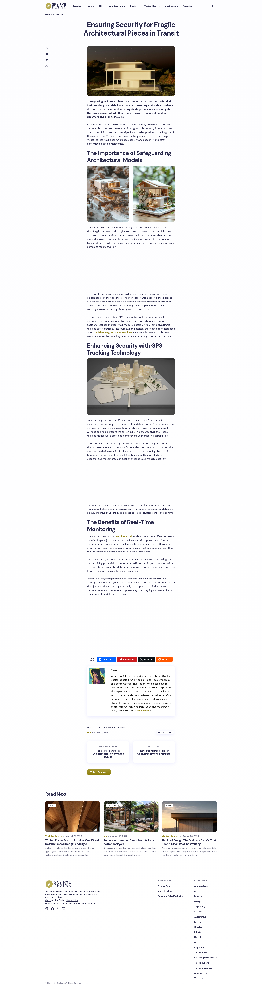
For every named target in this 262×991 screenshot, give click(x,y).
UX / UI (197, 937)
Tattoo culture (201, 962)
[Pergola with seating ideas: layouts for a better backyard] (131, 816)
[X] (58, 908)
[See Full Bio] (150, 711)
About (48, 900)
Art (195, 891)
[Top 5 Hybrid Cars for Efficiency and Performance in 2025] (108, 752)
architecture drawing (113, 728)
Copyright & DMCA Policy (170, 896)
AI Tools (198, 911)
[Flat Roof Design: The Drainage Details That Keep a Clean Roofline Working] (189, 816)
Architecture (58, 14)
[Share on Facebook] (47, 54)
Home (47, 14)
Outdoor (112, 805)
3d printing (199, 906)
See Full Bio (142, 710)
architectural (124, 536)
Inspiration (199, 947)
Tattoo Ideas (200, 952)
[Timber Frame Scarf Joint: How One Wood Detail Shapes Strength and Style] (72, 816)
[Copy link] (47, 66)
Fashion (198, 921)
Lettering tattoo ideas (205, 957)
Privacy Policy (72, 900)
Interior (198, 932)
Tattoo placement (203, 967)
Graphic (198, 927)
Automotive (200, 916)
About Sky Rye (164, 891)
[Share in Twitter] (47, 48)
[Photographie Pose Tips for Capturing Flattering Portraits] (154, 752)
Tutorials (198, 978)
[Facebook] (52, 908)
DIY (195, 942)
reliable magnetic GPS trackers (113, 332)
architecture (94, 728)
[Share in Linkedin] (47, 60)
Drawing (198, 896)
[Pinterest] (47, 908)
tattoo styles (200, 973)
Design (197, 901)
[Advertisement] (131, 270)
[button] (213, 6)
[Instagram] (63, 908)
